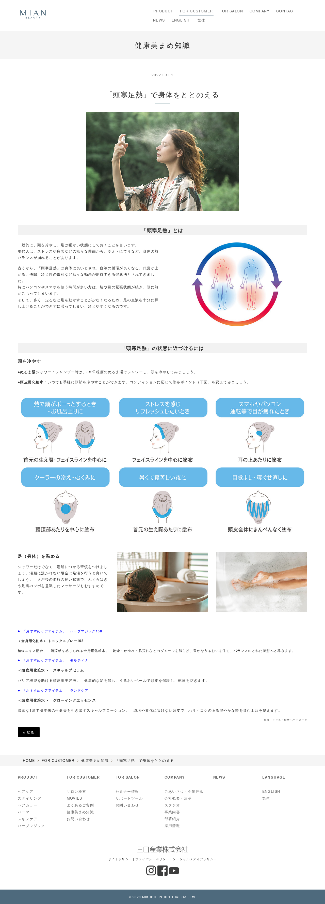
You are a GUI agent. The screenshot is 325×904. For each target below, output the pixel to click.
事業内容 (172, 811)
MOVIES (74, 798)
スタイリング (29, 798)
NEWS (159, 20)
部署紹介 (172, 818)
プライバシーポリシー (152, 859)
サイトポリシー (120, 859)
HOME (29, 760)
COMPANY (260, 10)
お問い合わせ (78, 818)
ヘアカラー (27, 804)
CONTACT (286, 10)
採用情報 (172, 825)
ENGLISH (181, 20)
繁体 (200, 20)
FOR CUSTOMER (196, 10)
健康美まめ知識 (95, 760)
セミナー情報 (127, 791)
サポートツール (129, 798)
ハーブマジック (31, 825)
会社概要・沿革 (178, 798)
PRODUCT (162, 10)
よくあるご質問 (80, 804)
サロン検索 (76, 791)
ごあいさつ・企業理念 (184, 791)
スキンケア (27, 818)
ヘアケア (26, 791)
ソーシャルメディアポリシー (195, 859)
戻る (29, 732)
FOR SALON (231, 10)
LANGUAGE (273, 777)
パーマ (23, 811)
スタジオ (172, 804)
